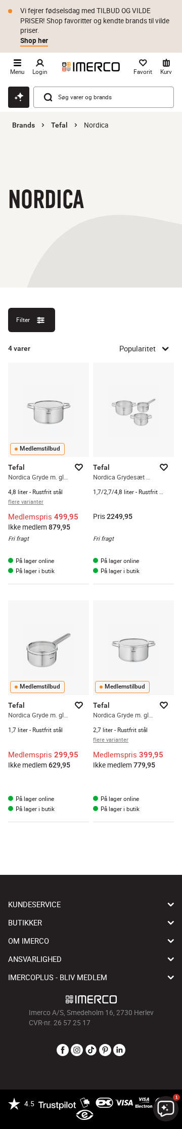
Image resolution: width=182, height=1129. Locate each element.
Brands (23, 125)
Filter (23, 320)
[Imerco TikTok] (91, 1050)
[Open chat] (18, 97)
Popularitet (137, 348)
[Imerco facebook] (63, 1050)
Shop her (34, 40)
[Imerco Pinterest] (105, 1050)
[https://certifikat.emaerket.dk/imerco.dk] (85, 1115)
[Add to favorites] (79, 467)
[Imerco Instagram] (77, 1050)
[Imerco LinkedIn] (119, 1050)
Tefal (59, 125)
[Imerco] (91, 66)
